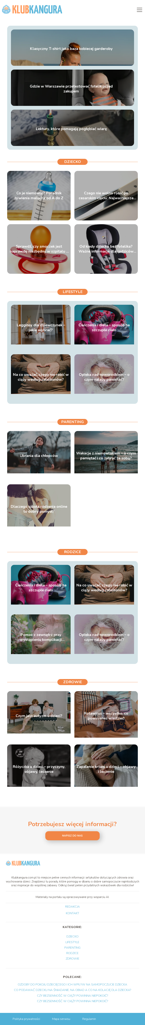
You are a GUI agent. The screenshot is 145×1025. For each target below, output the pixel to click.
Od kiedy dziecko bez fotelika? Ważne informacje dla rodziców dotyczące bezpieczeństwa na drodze (106, 249)
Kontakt (72, 913)
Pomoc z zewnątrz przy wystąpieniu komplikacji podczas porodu (41, 637)
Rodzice (72, 551)
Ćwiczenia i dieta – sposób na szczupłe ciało (104, 328)
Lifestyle (73, 291)
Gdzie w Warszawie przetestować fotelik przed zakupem (71, 89)
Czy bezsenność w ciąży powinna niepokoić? (72, 996)
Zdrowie (72, 682)
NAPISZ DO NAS (72, 835)
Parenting (72, 421)
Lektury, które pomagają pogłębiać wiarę (71, 128)
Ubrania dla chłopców (39, 455)
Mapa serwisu (61, 1019)
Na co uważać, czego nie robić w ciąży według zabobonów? (41, 377)
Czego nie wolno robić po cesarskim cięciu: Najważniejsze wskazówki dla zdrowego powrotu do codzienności (106, 196)
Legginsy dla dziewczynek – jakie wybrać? (41, 328)
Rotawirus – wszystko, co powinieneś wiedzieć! (106, 716)
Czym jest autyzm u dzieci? (39, 715)
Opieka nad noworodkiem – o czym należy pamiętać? (104, 377)
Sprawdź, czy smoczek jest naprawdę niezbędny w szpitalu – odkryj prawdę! (39, 249)
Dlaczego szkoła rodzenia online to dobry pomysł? (39, 509)
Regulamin (89, 1019)
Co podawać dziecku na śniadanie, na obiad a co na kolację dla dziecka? (72, 990)
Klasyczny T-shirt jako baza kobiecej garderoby (71, 48)
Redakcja (72, 907)
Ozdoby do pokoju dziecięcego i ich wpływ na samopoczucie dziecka (72, 984)
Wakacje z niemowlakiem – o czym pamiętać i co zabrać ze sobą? (106, 456)
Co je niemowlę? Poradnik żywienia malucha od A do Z (38, 196)
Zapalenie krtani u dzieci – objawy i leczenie (106, 769)
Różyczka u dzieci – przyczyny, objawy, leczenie (39, 769)
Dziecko (72, 161)
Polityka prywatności (26, 1019)
